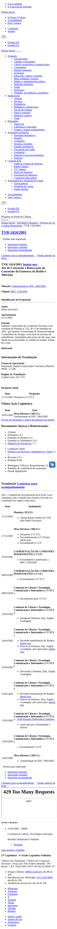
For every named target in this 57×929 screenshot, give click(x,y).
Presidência (19, 104)
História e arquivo (23, 115)
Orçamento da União (24, 149)
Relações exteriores (23, 84)
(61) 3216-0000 (44, 877)
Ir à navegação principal (20, 6)
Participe (18, 158)
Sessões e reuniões (23, 143)
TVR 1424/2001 (13, 232)
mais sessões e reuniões (13, 850)
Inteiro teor (30, 264)
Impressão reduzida (17, 244)
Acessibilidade (15, 20)
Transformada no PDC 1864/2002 (29, 286)
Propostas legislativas (24, 135)
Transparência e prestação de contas (25, 180)
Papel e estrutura (22, 112)
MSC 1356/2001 (19, 291)
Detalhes (18, 844)
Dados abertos (21, 189)
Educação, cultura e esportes (28, 75)
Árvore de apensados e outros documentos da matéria (27, 419)
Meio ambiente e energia (26, 78)
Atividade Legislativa (18, 132)
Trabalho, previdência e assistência (31, 92)
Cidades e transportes (24, 61)
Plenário (18, 138)
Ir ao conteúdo (15, 4)
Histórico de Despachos (19, 443)
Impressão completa (17, 247)
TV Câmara (20, 169)
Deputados (13, 121)
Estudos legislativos (24, 146)
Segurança (19, 90)
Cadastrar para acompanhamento (18, 255)
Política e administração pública (29, 81)
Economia (19, 73)
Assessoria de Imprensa (25, 175)
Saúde (17, 87)
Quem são (19, 124)
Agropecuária (21, 58)
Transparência (21, 183)
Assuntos (12, 56)
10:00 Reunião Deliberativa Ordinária (35, 719)
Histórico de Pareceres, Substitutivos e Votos (30, 451)
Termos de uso (15, 919)
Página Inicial (8, 223)
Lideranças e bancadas (25, 126)
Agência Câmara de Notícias (28, 163)
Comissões (19, 141)
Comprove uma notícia (25, 177)
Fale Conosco (14, 23)
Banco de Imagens (23, 172)
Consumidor (20, 67)
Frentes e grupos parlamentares (29, 129)
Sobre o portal (15, 916)
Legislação (19, 152)
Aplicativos (13, 922)
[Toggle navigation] (16, 51)
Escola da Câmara (23, 109)
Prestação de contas (23, 186)
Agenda (18, 98)
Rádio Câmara (21, 166)
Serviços (18, 101)
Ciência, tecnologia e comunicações (32, 64)
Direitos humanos (23, 70)
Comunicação (14, 160)
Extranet (12, 925)
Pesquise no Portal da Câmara (16, 216)
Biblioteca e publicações (26, 107)
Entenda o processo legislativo (29, 155)
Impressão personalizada (20, 250)
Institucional (14, 95)
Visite (17, 118)
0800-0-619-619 (33, 871)
